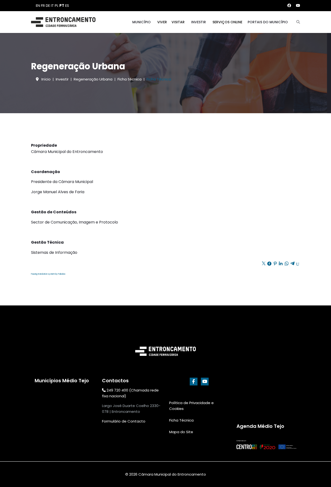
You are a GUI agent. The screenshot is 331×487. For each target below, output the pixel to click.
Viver (162, 22)
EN (38, 5)
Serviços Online (227, 22)
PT (61, 5)
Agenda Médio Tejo (260, 426)
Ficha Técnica (181, 420)
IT (52, 5)
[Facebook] (289, 5)
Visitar (178, 22)
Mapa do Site (181, 431)
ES (67, 5)
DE (48, 5)
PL (56, 5)
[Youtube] (298, 5)
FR (43, 5)
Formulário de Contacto (123, 421)
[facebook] (193, 381)
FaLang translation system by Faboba (48, 274)
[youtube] (205, 381)
